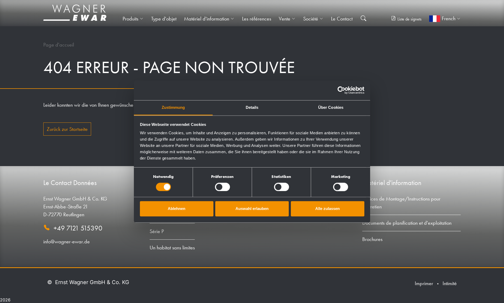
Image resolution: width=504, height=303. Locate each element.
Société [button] (310, 19)
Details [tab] (252, 107)
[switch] (222, 187)
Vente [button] (284, 19)
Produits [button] (130, 19)
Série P (157, 231)
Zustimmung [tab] (173, 107)
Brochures (372, 239)
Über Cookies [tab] (330, 107)
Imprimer (424, 283)
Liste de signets (409, 19)
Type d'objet (163, 19)
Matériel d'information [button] (206, 19)
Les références (256, 19)
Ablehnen (176, 209)
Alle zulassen (327, 209)
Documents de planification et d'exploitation (407, 223)
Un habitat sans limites (172, 247)
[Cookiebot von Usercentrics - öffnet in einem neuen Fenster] (341, 90)
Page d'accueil (58, 45)
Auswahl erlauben (252, 209)
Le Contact (342, 19)
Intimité (450, 283)
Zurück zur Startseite (67, 129)
